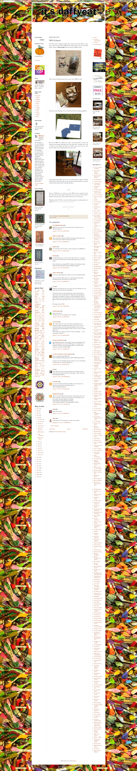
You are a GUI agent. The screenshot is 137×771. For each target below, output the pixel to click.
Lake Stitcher (97, 438)
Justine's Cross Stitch (97, 423)
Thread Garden (97, 702)
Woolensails (96, 748)
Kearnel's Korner (98, 429)
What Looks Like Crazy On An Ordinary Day (98, 724)
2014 (38, 461)
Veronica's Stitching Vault (97, 720)
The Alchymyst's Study (97, 661)
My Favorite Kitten (40, 438)
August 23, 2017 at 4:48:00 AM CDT (61, 335)
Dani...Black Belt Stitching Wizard (98, 333)
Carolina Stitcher (98, 290)
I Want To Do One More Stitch (97, 403)
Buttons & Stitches (96, 272)
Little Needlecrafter (97, 456)
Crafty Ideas (38, 309)
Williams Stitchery (96, 731)
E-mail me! (37, 60)
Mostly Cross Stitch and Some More (97, 483)
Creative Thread (97, 321)
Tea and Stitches (97, 658)
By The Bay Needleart (96, 279)
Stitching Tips (41, 360)
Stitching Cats (97, 614)
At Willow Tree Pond (97, 226)
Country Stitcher (97, 314)
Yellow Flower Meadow (97, 751)
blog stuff (39, 296)
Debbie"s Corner (98, 342)
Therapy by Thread (96, 700)
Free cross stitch (39, 320)
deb (53, 286)
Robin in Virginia (57, 236)
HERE (63, 304)
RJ (53, 369)
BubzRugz (96, 264)
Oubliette (96, 531)
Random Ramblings (96, 554)
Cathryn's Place (97, 292)
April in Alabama (98, 219)
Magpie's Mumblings (96, 461)
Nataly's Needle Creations (97, 494)
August (39, 428)
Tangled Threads (97, 656)
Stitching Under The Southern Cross (97, 638)
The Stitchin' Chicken (97, 682)
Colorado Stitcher (98, 312)
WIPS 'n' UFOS (97, 737)
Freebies (96, 42)
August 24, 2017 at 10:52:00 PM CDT (61, 376)
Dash (43, 309)
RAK (43, 349)
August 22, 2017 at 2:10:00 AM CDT (61, 251)
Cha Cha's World (98, 294)
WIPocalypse (37, 376)
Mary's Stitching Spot (97, 472)
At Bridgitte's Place (97, 223)
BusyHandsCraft (97, 266)
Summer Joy (38, 362)
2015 (38, 459)
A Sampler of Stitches (97, 187)
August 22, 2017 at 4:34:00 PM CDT (61, 281)
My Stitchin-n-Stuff (97, 491)
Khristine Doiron (57, 394)
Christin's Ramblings (96, 302)
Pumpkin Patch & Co (98, 547)
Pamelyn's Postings (96, 533)
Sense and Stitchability (96, 585)
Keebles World (97, 431)
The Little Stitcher (98, 676)
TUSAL (54, 217)
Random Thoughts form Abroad (97, 558)
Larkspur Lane (97, 440)
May (39, 446)
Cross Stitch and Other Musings (97, 324)
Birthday (37, 294)
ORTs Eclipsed (41, 432)
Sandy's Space (97, 581)
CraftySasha (96, 319)
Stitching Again (97, 613)
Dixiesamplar (97, 344)
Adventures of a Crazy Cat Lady (97, 192)
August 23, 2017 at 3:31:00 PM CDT (61, 349)
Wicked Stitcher (97, 729)
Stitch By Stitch (97, 604)
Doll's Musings (97, 351)
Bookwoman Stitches (97, 260)
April (39, 448)
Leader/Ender (40, 332)
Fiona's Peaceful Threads (98, 372)
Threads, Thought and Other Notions (98, 706)
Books (43, 298)
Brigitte (54, 246)
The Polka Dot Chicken (97, 679)
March (39, 450)
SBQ (39, 352)
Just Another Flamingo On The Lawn (98, 418)
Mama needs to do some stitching (98, 467)
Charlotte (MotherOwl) (58, 340)
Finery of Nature (38, 317)
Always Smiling (97, 201)
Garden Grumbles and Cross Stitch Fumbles (98, 385)
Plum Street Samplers (96, 540)
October (40, 423)
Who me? (39, 375)
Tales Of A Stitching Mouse (97, 654)
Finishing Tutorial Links (97, 40)
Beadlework (96, 233)
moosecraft (55, 322)
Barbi (37, 116)
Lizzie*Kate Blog (98, 458)
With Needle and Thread (98, 746)
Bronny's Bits (97, 263)
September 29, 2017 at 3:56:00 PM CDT (62, 422)
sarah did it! (97, 583)
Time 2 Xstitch (97, 714)
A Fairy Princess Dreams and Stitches (98, 176)
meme (39, 335)
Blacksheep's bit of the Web (97, 246)
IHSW (41, 330)
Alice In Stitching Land (98, 197)
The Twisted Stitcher (96, 696)
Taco (43, 362)
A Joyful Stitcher (98, 179)
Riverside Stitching (96, 563)
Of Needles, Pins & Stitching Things (98, 526)
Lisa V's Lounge (97, 448)
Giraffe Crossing (97, 391)
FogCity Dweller (97, 378)
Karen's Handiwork (96, 426)
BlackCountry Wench (97, 243)
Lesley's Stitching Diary (98, 442)
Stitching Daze (97, 616)
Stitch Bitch (96, 602)
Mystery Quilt (38, 338)
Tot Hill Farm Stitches (97, 716)
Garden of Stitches (96, 388)
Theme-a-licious (38, 363)
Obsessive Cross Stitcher (97, 522)
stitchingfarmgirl (98, 644)
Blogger (74, 761)
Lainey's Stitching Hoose (98, 435)
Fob (43, 318)
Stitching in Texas (98, 628)
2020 (38, 411)
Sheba (42, 352)
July (39, 441)
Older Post (85, 429)
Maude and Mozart (96, 475)
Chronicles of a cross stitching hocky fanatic (97, 306)
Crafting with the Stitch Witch (98, 317)
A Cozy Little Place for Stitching (97, 172)
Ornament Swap (39, 341)
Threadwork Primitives (96, 709)
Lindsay (38, 101)
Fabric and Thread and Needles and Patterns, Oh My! (98, 358)
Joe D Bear (55, 381)
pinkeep (42, 347)
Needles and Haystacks (96, 503)
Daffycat (56, 216)
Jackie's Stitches (56, 272)
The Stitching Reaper (97, 690)
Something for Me (98, 598)
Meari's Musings (97, 478)
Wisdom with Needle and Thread (97, 740)
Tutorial (42, 370)
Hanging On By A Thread (98, 395)
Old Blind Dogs (40, 340)
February (40, 452)
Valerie (37, 112)
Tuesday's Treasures (39, 368)
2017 (38, 417)
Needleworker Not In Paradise (98, 512)
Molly (42, 337)
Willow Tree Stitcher (96, 734)
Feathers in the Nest (97, 369)
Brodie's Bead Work (39, 301)
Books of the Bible (39, 299)
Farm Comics (41, 315)
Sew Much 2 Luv (98, 591)
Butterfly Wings (97, 268)
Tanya (37, 111)
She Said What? (97, 44)
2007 (38, 476)
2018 (38, 415)
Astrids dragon (56, 311)
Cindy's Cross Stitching (97, 310)
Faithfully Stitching (96, 366)
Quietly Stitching (98, 551)
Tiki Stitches (97, 712)
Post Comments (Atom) (60, 431)
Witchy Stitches (97, 743)
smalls (43, 357)
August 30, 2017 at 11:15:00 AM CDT (61, 404)
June (39, 443)
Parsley (37, 114)
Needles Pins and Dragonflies (98, 509)
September (40, 425)
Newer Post (52, 429)
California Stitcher (96, 282)
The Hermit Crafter (96, 670)
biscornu (42, 294)
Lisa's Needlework (98, 450)
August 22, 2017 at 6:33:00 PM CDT (61, 306)
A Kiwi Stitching (97, 181)
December (40, 419)
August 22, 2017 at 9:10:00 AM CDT (61, 267)
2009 (38, 472)
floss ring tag (39, 318)
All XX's (96, 200)
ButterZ (96, 270)
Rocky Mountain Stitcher (97, 567)
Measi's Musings (97, 480)
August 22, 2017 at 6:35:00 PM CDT (61, 317)
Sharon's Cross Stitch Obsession (97, 593)
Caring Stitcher (97, 288)
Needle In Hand (97, 500)
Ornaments (37, 343)
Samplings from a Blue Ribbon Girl (98, 573)
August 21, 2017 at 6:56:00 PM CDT (61, 241)
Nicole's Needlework (96, 519)
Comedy (36, 302)
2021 (38, 408)
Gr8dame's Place (98, 393)
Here (63, 344)
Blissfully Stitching (96, 250)
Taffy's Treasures (97, 651)
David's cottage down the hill (97, 336)
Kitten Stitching (97, 433)
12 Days (37, 290)
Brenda (54, 256)
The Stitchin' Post (98, 685)
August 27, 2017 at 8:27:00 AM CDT (61, 389)
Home (68, 429)
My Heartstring (97, 489)
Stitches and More (98, 607)
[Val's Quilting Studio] (99, 71)
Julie (54, 409)
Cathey (37, 97)
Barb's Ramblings (98, 231)
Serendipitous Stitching (97, 588)
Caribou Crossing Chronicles (98, 285)
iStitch (95, 406)
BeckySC (38, 95)
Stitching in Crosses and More (98, 626)
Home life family (39, 329)
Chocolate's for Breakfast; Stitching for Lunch (97, 297)
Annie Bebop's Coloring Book (97, 216)
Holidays (42, 326)
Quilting (37, 349)
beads (43, 293)
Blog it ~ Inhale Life (97, 253)
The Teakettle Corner (97, 693)
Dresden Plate (39, 310)
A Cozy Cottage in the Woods (98, 167)
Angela (37, 109)
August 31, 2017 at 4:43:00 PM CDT (61, 413)
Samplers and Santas (97, 570)
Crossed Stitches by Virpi (97, 330)
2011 (38, 468)
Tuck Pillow (41, 366)
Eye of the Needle (98, 354)
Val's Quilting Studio (58, 225)
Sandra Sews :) (97, 579)
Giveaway (37, 325)
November (40, 421)
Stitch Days (96, 605)
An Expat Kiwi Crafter (97, 207)
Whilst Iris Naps (97, 727)
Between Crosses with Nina (97, 238)
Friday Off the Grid (39, 321)
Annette (38, 107)
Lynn (37, 105)
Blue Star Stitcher (98, 256)
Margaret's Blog (97, 470)
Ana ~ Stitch (97, 210)
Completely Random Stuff (39, 305)
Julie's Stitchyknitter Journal (97, 413)
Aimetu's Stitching (98, 194)
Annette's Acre (97, 212)
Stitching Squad (97, 630)
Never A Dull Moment (97, 516)
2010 (38, 470)
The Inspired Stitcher (97, 673)
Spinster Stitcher (97, 600)
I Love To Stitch (97, 401)
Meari (54, 418)
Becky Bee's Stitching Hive (97, 235)
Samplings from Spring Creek (97, 576)
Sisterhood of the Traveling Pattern (39, 355)
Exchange (37, 312)
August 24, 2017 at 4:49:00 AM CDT (61, 364)
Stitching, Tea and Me (97, 642)
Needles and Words (96, 506)
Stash (36, 360)
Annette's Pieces (97, 214)
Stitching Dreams (98, 620)
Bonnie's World (97, 257)
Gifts (43, 323)
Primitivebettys (97, 544)
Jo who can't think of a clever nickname (62, 354)
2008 (38, 474)
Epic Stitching (97, 352)
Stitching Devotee (98, 618)
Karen (37, 103)
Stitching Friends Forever (98, 622)
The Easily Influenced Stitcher (96, 667)
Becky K (38, 99)
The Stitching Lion (97, 687)
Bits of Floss (97, 241)
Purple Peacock (97, 550)
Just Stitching (97, 421)
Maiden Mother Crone (97, 464)
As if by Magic (97, 220)
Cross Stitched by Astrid (98, 327)
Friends (37, 323)
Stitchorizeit (96, 646)
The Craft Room (97, 663)
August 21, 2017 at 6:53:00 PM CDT (61, 231)
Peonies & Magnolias (96, 537)
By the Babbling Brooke (97, 276)
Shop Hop (37, 354)
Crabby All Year (39, 307)
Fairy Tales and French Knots (97, 363)
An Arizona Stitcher (96, 204)
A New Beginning (40, 434)
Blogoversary (37, 298)
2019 (38, 413)
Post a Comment (54, 425)
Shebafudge (96, 596)
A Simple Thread (98, 189)
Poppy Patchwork (98, 543)
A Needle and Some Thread (97, 184)
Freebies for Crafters (96, 380)
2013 (38, 463)
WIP (43, 375)
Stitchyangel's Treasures (97, 649)
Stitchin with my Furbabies (97, 610)
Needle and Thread (96, 498)
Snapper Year (39, 359)
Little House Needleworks (97, 452)
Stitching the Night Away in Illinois (97, 634)
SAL (36, 352)
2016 (38, 457)
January (40, 454)
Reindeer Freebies (39, 351)
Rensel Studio (97, 561)
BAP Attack (96, 229)
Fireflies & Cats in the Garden (97, 375)
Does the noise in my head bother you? (98, 348)
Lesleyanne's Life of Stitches (98, 446)
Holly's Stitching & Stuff (97, 398)
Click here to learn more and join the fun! (64, 201)
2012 (38, 466)
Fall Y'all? (40, 429)
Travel (36, 365)
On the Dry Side (97, 529)
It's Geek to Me (97, 408)
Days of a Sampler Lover (97, 340)
